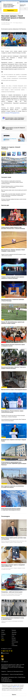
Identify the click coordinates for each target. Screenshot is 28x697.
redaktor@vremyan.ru (8, 681)
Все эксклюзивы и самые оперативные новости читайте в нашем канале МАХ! (14, 118)
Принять (14, 694)
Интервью (3, 634)
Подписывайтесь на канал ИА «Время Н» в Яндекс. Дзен (15, 128)
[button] (9, 154)
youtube (4, 651)
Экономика (14, 632)
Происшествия (15, 641)
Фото (2, 636)
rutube (9, 651)
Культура (13, 638)
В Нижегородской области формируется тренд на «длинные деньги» (12, 617)
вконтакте (2, 651)
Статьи (2, 632)
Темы (2, 638)
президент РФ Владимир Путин (12, 112)
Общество (14, 634)
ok (7, 651)
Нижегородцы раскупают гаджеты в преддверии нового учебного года (13, 564)
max (11, 651)
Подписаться (10, 10)
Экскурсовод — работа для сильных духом (11, 590)
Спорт (13, 636)
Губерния (14, 639)
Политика (14, 630)
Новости (3, 630)
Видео (2, 639)
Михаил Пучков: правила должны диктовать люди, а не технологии (13, 537)
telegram (6, 651)
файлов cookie (16, 686)
